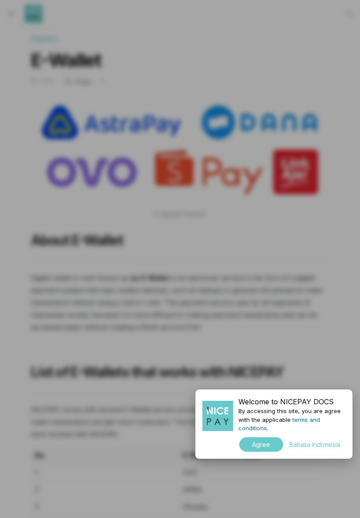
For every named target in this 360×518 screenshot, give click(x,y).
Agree (261, 444)
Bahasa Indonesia (314, 444)
